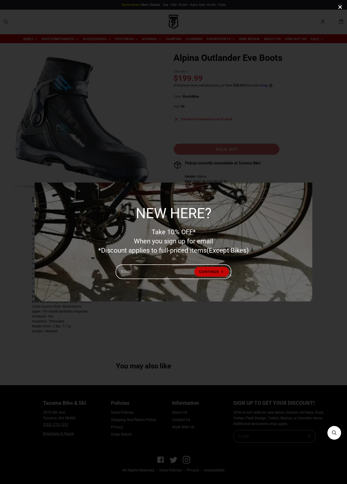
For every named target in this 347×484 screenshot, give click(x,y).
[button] (334, 433)
